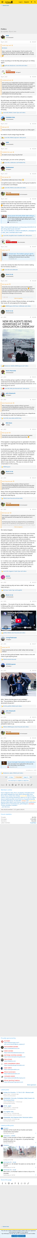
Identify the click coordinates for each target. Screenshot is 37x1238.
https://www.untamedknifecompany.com (14, 1078)
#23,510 (34, 377)
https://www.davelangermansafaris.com (14, 1065)
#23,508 (34, 281)
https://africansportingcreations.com (13, 1082)
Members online (6, 790)
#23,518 (34, 670)
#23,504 (34, 148)
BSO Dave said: (6, 513)
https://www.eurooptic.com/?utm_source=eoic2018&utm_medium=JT (14, 1043)
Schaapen (5, 1128)
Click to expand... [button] (18, 298)
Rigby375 (7, 792)
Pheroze (8, 804)
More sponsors (31, 1085)
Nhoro (15, 792)
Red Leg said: (5, 177)
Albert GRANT (9, 802)
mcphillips (33, 823)
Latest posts (5, 1090)
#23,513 (34, 478)
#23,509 (34, 317)
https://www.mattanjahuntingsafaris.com (14, 1057)
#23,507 (34, 246)
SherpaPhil (27, 799)
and (11, 269)
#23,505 (34, 173)
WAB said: (4, 127)
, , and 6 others (15, 65)
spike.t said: (5, 250)
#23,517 (34, 644)
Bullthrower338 (10, 799)
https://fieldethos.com (10, 1061)
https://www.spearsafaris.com (11, 1069)
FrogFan (34, 797)
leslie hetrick (10, 800)
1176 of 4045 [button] (18, 777)
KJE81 (19, 800)
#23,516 (34, 601)
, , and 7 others (16, 366)
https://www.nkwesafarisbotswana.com (14, 1052)
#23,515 (34, 582)
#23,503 (34, 123)
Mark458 (32, 799)
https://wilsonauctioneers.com (12, 1073)
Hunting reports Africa (9, 1103)
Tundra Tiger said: (6, 45)
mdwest (3, 797)
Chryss (6, 796)
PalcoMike (8, 805)
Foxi (23, 799)
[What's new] (31, 2)
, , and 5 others (14, 112)
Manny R (3, 799)
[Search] (35, 2)
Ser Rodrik (3, 800)
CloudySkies (21, 792)
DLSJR (14, 1162)
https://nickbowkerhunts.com (11, 1048)
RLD (28, 800)
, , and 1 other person (15, 137)
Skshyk (18, 796)
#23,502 (34, 76)
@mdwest (4, 48)
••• (35, 1133)
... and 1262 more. (5, 807)
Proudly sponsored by (8, 1038)
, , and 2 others (18, 306)
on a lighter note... (8, 1111)
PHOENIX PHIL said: (7, 152)
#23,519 (34, 717)
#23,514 (34, 509)
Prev (11, 777)
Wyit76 (20, 794)
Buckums (3, 802)
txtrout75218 (17, 799)
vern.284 (15, 800)
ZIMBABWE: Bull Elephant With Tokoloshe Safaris (18, 1117)
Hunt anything (9, 797)
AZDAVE (13, 1135)
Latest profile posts (7, 1125)
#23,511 (34, 399)
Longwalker (5, 31)
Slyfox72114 (24, 797)
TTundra (3, 805)
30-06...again (7, 1106)
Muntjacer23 (17, 797)
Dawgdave (6, 1145)
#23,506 (34, 199)
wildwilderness (11, 794)
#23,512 (34, 429)
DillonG (29, 796)
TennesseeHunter (14, 804)
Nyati (16, 794)
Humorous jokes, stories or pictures (12, 1115)
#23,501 (34, 42)
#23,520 (34, 738)
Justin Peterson (17, 802)
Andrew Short (12, 796)
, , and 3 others (15, 187)
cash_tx (29, 797)
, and (14, 162)
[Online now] (4, 38)
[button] (2, 2)
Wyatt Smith (25, 802)
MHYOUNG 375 (7, 1162)
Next (25, 777)
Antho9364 (27, 792)
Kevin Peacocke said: (7, 403)
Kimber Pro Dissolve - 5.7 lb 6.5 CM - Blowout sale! (18, 1092)
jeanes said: (5, 647)
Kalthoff (3, 804)
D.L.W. (32, 796)
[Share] (30, 42)
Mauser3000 (26, 794)
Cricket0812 (14, 805)
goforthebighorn (24, 804)
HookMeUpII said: (6, 80)
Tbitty (11, 792)
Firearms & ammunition (9, 1096)
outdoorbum (32, 802)
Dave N (3, 792)
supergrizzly (6, 1135)
